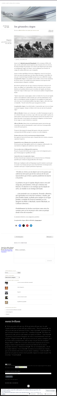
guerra (2, 42)
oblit (8, 43)
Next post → (49, 236)
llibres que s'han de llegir (33, 30)
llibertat (5, 42)
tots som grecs (21, 287)
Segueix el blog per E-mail (12, 371)
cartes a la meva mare (22, 296)
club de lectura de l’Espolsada (28, 63)
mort (6, 43)
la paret (19, 292)
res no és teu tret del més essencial (25, 282)
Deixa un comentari (50, 31)
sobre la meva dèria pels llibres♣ (11, 3)
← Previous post (19, 236)
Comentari (49, 260)
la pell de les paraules (22, 301)
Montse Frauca (22, 30)
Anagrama (38, 220)
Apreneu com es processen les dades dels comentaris (7, 251)
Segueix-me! (9, 376)
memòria (9, 42)
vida (10, 43)
